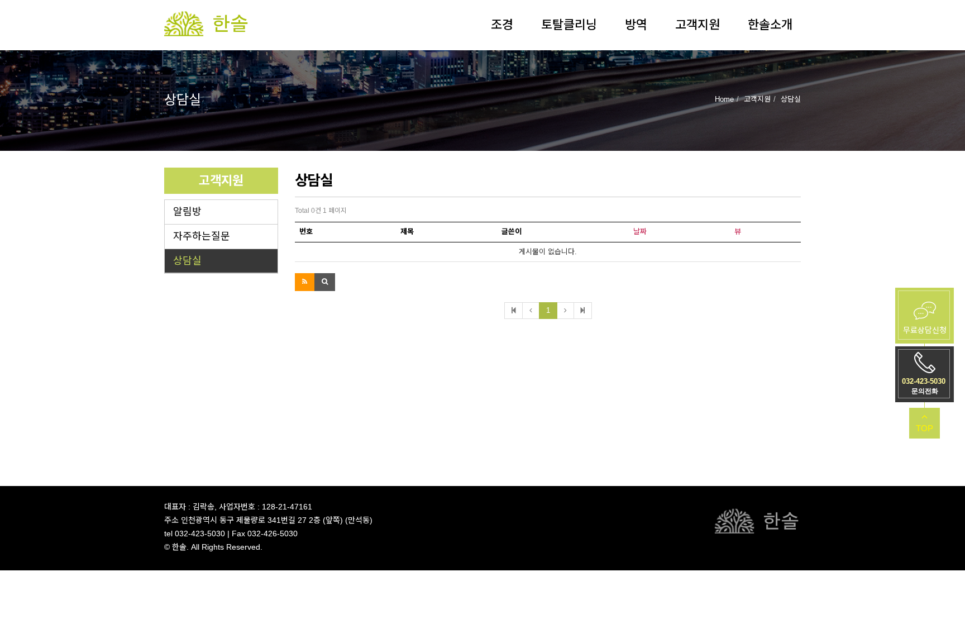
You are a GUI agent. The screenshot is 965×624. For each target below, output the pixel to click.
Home (724, 99)
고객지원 (697, 25)
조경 (502, 25)
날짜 (640, 231)
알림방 (187, 211)
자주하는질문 (201, 236)
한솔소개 (770, 25)
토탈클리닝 (569, 25)
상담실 (187, 260)
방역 (636, 25)
